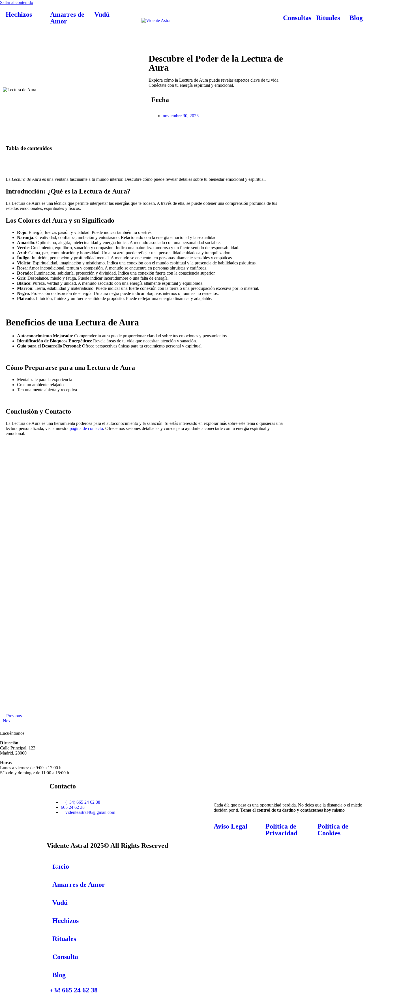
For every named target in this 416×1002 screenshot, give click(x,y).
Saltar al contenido (16, 2)
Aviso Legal (230, 826)
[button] (146, 159)
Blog (356, 17)
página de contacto (86, 428)
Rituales (328, 17)
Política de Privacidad (281, 830)
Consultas (297, 17)
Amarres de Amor (67, 18)
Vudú (102, 14)
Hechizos (19, 14)
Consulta (65, 956)
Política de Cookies (333, 830)
